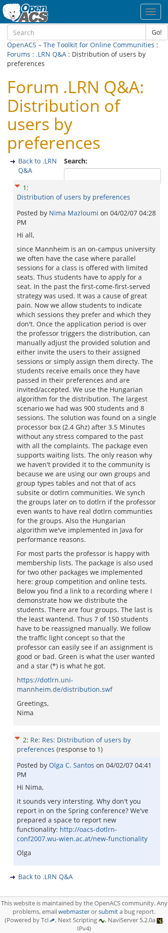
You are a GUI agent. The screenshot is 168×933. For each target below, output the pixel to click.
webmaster (74, 912)
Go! (157, 32)
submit (108, 912)
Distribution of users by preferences (73, 197)
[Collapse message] (17, 184)
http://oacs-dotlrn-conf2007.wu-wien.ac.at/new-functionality (82, 834)
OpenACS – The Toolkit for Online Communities (80, 44)
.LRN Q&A (51, 54)
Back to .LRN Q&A (45, 876)
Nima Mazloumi (74, 212)
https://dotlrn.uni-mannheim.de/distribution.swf (64, 684)
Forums (18, 54)
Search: (76, 160)
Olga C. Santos (72, 765)
